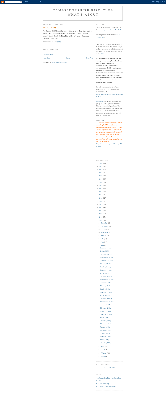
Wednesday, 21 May (107, 279)
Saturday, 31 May (106, 248)
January (103, 356)
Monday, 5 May (105, 330)
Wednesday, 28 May (107, 257)
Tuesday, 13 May (105, 305)
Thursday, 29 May (106, 254)
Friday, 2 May (104, 340)
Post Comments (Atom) (59, 62)
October (103, 229)
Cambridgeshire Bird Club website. (110, 30)
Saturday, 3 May (105, 336)
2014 (101, 201)
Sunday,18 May (105, 289)
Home (68, 58)
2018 (101, 188)
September (104, 232)
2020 (101, 182)
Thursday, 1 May (105, 343)
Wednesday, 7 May (106, 324)
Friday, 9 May (104, 317)
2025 (101, 166)
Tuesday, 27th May (106, 260)
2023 (101, 173)
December (104, 223)
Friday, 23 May (105, 273)
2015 (101, 198)
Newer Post (46, 58)
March (103, 350)
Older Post (89, 58)
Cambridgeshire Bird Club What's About (83, 12)
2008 (101, 220)
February (104, 353)
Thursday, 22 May (106, 276)
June (102, 242)
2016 (101, 195)
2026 (101, 163)
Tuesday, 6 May (105, 327)
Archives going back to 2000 (105, 368)
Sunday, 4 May (105, 333)
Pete (102, 54)
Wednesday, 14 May (107, 302)
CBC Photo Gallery (102, 383)
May (102, 245)
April (103, 347)
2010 (101, 214)
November (104, 226)
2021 (101, 179)
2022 (101, 176)
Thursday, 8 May (105, 321)
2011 (101, 211)
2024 (101, 169)
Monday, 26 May (106, 264)
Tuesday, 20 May (105, 283)
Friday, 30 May (105, 251)
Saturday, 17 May (106, 292)
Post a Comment (48, 54)
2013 (101, 204)
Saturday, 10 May (106, 314)
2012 (101, 207)
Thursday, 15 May (106, 298)
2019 (101, 185)
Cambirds (99, 101)
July (102, 239)
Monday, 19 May (106, 286)
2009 (101, 217)
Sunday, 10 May (105, 311)
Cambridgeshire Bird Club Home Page (109, 378)
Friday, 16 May (105, 295)
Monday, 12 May (106, 308)
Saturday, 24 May (106, 270)
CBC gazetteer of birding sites (106, 386)
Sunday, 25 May (105, 267)
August (103, 235)
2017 (101, 192)
